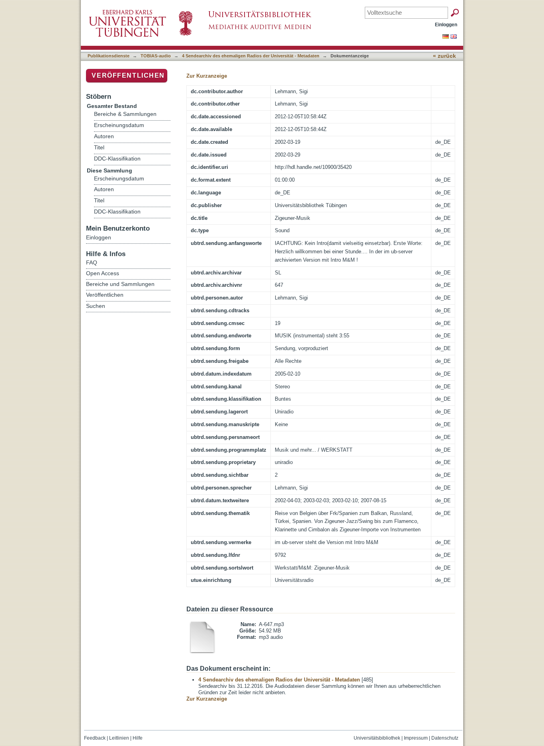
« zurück (444, 56)
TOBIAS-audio (156, 55)
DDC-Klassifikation (117, 159)
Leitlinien (119, 738)
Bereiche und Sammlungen (120, 284)
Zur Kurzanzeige (206, 76)
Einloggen (446, 24)
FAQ (91, 262)
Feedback (95, 738)
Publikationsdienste (108, 55)
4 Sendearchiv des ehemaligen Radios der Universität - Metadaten (250, 55)
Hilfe (138, 738)
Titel (99, 148)
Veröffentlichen (128, 75)
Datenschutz (444, 738)
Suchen (95, 306)
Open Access (102, 273)
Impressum (416, 738)
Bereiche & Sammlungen (125, 114)
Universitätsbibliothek (377, 738)
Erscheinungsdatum (119, 125)
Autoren (104, 136)
